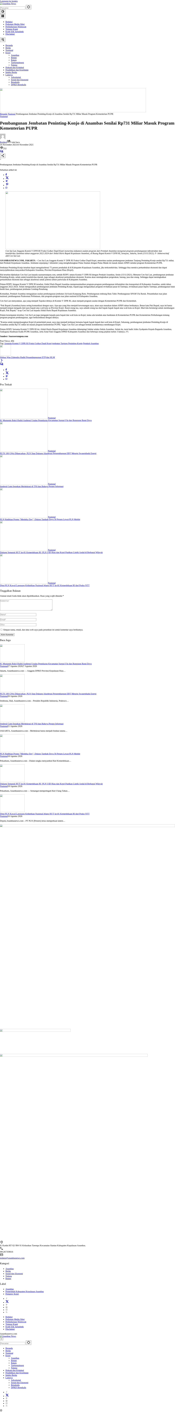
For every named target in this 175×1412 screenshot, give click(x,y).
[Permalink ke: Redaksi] (2, 138)
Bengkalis (15, 1385)
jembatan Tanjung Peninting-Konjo (67, 343)
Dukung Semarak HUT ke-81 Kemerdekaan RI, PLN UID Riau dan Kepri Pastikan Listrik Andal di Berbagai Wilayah (51, 552)
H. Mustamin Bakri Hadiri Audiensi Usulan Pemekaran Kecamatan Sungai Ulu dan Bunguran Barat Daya (46, 420)
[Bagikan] (2, 156)
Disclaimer (10, 34)
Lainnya (9, 1378)
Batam (8, 1278)
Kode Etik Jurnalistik (14, 31)
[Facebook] (6, 175)
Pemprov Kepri (12, 1294)
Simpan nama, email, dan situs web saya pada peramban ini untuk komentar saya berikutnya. (43, 630)
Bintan (14, 1360)
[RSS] (6, 1312)
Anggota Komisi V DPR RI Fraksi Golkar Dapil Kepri (28, 343)
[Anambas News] (8, 3)
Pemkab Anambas (91, 343)
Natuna (8, 1276)
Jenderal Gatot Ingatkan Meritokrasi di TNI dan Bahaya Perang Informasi (31, 486)
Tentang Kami (11, 29)
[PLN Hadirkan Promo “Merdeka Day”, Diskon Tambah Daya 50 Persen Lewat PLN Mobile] (24, 517)
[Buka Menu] (2, 16)
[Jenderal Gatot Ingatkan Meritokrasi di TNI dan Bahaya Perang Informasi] (24, 484)
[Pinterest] (6, 1305)
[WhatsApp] (6, 188)
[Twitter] (7, 178)
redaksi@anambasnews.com (12, 1258)
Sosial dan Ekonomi (14, 1273)
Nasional (4, 116)
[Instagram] (6, 1310)
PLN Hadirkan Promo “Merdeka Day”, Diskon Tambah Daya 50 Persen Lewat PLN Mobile (40, 519)
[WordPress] (6, 1307)
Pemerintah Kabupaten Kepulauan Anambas (24, 1291)
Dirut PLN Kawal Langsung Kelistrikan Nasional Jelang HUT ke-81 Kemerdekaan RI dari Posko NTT (45, 585)
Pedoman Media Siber (15, 24)
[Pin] (7, 185)
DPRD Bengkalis (18, 1387)
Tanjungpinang (17, 1365)
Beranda (9, 1348)
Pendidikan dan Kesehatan (16, 1373)
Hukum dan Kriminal (14, 1370)
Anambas (9, 1269)
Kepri (7, 1355)
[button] (28, 7)
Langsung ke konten (9, 1)
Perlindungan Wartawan (15, 27)
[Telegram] (6, 181)
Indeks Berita (11, 1375)
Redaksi (8, 22)
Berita (8, 1271)
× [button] (1, 1339)
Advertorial (16, 1380)
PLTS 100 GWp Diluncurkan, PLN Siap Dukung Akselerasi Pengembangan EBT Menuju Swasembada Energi (48, 453)
